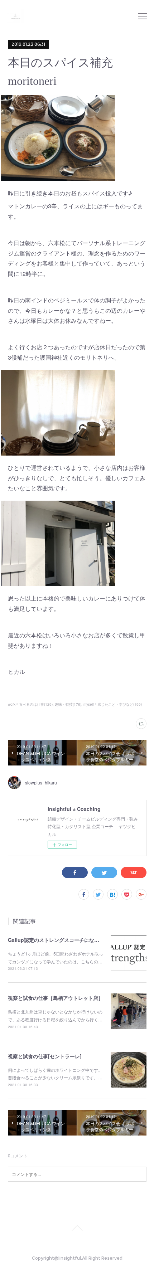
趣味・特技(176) (68, 704)
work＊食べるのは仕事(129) (30, 704)
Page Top (77, 1229)
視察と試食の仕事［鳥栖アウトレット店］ (55, 997)
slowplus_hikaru (41, 782)
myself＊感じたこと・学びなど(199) (112, 704)
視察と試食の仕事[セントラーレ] (45, 1056)
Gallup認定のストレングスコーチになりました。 (63, 939)
